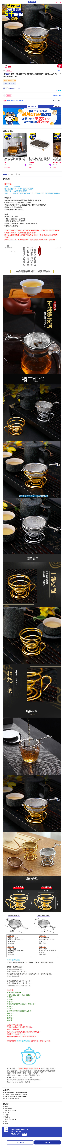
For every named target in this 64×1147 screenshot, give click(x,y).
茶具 (18, 88)
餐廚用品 (5, 88)
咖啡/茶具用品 (12, 88)
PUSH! (7, 74)
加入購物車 (20, 1142)
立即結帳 (47, 1142)
